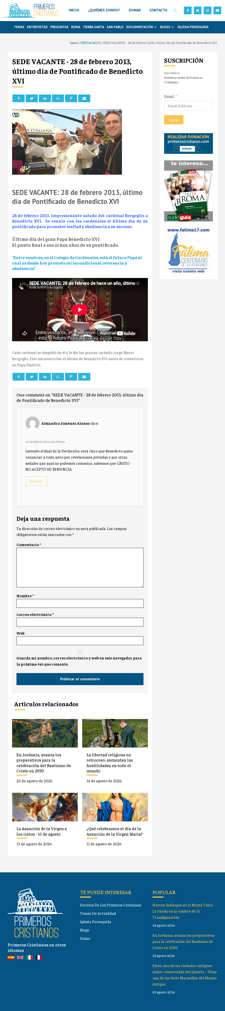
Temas (19, 27)
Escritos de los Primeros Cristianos (110, 904)
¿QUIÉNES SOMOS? (104, 10)
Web (20, 633)
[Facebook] (19, 98)
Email (169, 96)
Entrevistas (37, 27)
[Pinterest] (71, 98)
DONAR (135, 10)
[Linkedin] (45, 98)
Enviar (174, 120)
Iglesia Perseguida (193, 27)
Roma (75, 27)
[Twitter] (32, 98)
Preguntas (59, 27)
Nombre (25, 595)
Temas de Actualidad (98, 913)
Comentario (28, 544)
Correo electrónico (35, 614)
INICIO (74, 10)
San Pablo (115, 27)
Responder (36, 481)
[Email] (84, 98)
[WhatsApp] (58, 98)
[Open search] (175, 10)
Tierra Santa (93, 27)
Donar (85, 938)
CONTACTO (158, 10)
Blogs (84, 930)
